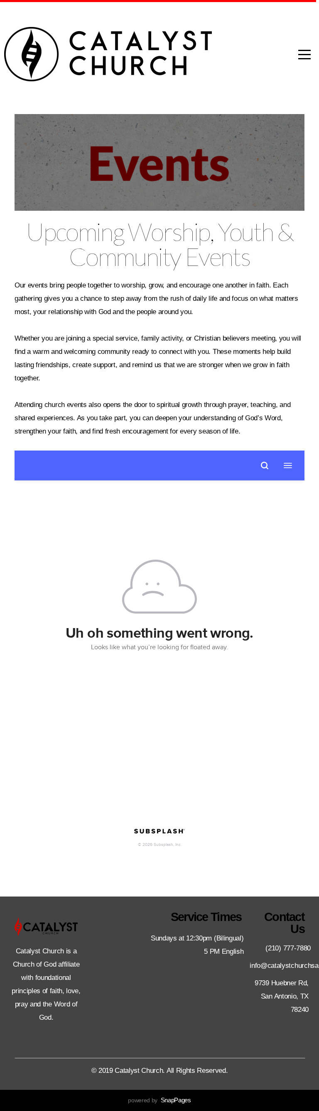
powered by (159, 1100)
